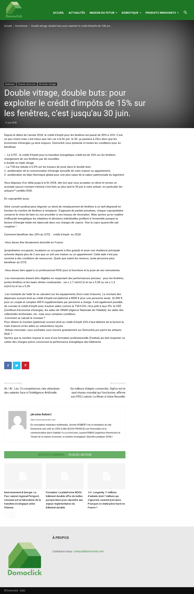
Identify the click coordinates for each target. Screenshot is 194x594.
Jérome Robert (41, 414)
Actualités (77, 12)
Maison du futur (102, 12)
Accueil (58, 12)
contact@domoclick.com (88, 551)
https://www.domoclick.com (43, 420)
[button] (185, 13)
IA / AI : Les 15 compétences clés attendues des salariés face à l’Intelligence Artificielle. (32, 390)
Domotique (130, 12)
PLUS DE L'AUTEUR (80, 454)
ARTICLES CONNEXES (51, 454)
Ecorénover (21, 25)
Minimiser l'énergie (47, 84)
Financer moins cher (27, 84)
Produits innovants (161, 12)
